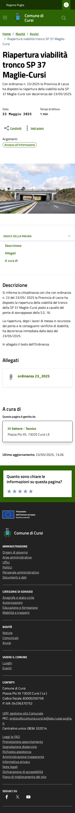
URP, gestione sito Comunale (22, 713)
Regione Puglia (15, 5)
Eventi (7, 668)
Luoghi (7, 663)
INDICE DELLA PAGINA (17, 236)
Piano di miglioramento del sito (24, 776)
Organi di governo (15, 552)
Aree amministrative (17, 557)
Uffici (6, 562)
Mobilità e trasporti (16, 612)
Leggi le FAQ (11, 736)
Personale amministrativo (20, 572)
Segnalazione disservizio (19, 746)
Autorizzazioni (12, 602)
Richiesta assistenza (16, 751)
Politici (7, 567)
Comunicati (10, 637)
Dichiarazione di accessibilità (22, 771)
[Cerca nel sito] (64, 18)
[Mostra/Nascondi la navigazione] (5, 17)
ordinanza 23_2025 (34, 376)
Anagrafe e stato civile (18, 597)
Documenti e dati (14, 577)
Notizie (7, 632)
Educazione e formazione (20, 607)
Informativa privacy (16, 761)
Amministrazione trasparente (23, 756)
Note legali (10, 766)
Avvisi (6, 642)
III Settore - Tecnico (22, 428)
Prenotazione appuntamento (22, 741)
